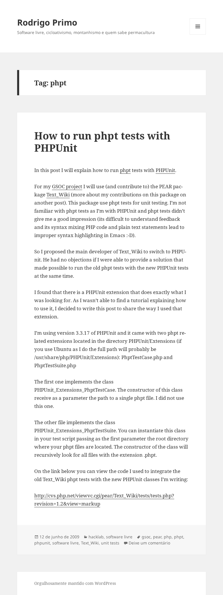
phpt (125, 170)
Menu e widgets (198, 34)
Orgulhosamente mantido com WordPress (75, 583)
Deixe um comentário (149, 543)
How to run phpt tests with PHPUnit (102, 142)
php (168, 537)
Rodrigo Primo (47, 22)
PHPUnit (165, 170)
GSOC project (67, 186)
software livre (119, 537)
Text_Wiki (58, 194)
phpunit (42, 543)
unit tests (110, 543)
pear (157, 537)
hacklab (96, 537)
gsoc (146, 537)
